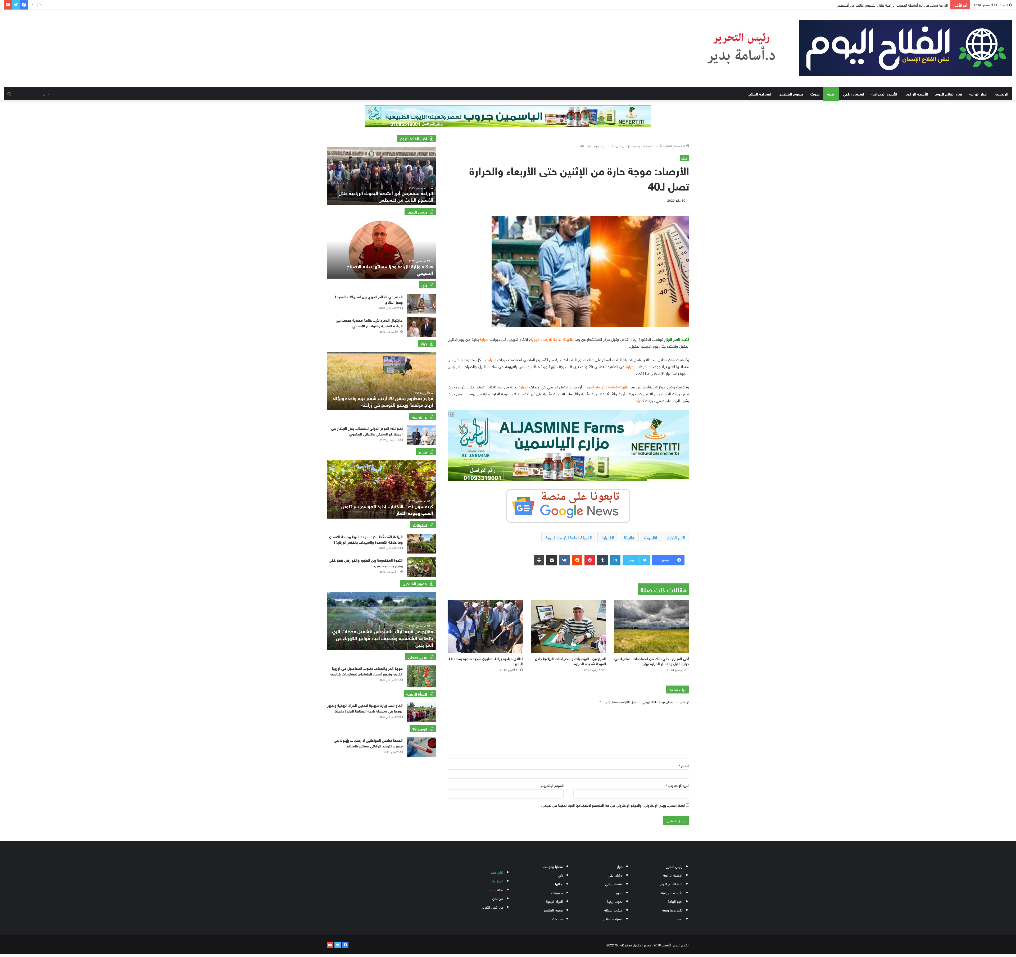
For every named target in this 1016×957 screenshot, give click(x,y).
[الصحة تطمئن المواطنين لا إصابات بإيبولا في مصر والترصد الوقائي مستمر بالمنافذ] (421, 747)
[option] (381, 176)
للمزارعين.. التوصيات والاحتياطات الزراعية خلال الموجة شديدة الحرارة (570, 660)
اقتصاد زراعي (853, 93)
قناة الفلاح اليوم (948, 93)
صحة (679, 918)
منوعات (557, 918)
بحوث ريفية (615, 901)
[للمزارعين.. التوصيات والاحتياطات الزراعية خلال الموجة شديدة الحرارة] (568, 626)
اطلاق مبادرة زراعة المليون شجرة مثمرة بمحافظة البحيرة (486, 660)
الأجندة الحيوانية (884, 93)
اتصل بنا (497, 881)
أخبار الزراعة (978, 93)
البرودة (649, 537)
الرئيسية (1001, 93)
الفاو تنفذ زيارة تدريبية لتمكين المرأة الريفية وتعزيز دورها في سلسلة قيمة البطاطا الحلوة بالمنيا (365, 708)
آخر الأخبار (675, 537)
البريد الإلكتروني (677, 785)
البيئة (831, 93)
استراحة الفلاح (760, 93)
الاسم (684, 765)
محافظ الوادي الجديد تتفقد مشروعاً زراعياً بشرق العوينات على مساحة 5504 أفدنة (888, 4)
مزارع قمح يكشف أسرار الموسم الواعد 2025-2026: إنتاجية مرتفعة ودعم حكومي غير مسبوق (382, 401)
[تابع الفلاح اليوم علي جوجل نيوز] (568, 504)
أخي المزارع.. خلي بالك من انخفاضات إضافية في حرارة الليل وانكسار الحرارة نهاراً (651, 660)
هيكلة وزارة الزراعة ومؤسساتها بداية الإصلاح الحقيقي (390, 269)
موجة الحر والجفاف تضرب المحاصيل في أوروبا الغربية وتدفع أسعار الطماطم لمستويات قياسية (366, 671)
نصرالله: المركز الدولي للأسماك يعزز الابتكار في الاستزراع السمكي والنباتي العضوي (367, 431)
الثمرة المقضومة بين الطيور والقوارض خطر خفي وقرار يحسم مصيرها (366, 562)
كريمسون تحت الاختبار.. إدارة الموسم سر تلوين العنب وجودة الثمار (387, 509)
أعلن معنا (497, 872)
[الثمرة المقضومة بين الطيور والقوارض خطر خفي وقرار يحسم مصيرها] (421, 567)
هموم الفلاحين (791, 93)
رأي (560, 875)
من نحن (497, 898)
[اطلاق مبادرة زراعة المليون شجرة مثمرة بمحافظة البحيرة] (485, 626)
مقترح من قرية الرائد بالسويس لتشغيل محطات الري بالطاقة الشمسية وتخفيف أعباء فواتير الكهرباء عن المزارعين (382, 637)
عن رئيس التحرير (492, 907)
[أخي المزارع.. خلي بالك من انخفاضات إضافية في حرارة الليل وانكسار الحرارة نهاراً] (651, 626)
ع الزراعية (557, 884)
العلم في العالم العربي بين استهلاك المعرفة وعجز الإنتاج (369, 299)
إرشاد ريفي (615, 875)
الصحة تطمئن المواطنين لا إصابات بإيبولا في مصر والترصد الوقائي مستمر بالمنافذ (368, 743)
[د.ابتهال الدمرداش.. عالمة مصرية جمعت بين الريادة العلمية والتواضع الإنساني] (421, 327)
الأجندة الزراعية (916, 93)
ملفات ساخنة (613, 910)
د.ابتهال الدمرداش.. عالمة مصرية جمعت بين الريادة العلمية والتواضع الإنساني (369, 322)
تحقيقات (557, 892)
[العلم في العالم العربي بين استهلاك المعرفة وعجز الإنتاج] (421, 304)
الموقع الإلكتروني (552, 785)
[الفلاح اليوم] (849, 48)
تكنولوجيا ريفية (672, 910)
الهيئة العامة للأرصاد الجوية (567, 537)
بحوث (815, 93)
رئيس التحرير (674, 866)
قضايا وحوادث (553, 866)
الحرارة (607, 537)
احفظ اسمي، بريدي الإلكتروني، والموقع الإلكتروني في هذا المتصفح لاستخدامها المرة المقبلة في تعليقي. (613, 805)
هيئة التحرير (495, 889)
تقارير (619, 892)
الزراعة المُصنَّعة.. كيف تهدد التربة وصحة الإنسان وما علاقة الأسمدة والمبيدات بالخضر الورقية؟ (366, 539)
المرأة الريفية (554, 901)
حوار (620, 866)
